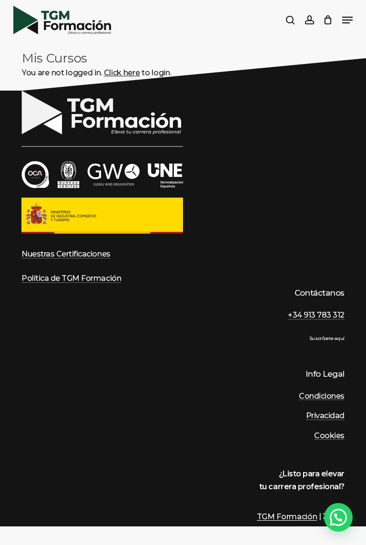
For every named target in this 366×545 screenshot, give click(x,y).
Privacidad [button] (325, 415)
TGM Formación (287, 516)
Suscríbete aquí (327, 338)
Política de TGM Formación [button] (71, 278)
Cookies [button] (329, 436)
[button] (338, 517)
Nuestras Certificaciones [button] (65, 254)
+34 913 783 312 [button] (316, 315)
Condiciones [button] (322, 396)
